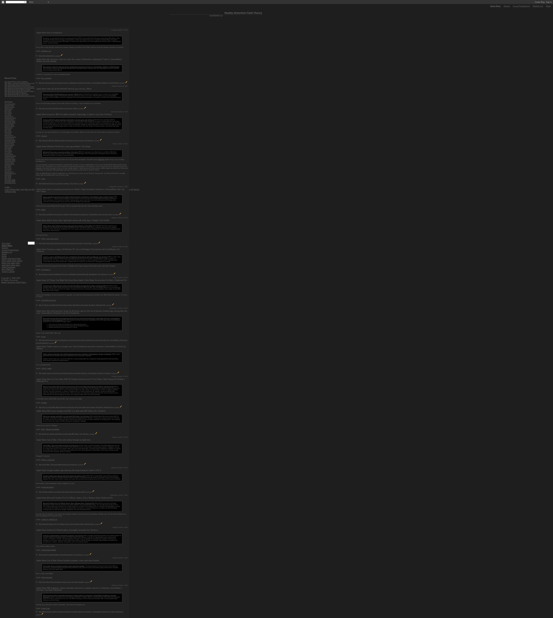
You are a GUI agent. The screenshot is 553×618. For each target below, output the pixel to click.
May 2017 (8, 167)
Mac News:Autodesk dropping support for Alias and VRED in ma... (26, 96)
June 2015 (8, 132)
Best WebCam (8, 269)
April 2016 (8, 148)
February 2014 (9, 107)
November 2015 (10, 140)
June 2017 (8, 168)
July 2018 (8, 178)
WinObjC (101, 159)
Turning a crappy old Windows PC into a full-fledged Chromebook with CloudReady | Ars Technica (75, 257)
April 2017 (8, 165)
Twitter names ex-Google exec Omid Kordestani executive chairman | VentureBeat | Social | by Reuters (77, 354)
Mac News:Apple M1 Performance (16, 92)
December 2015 (10, 142)
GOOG (44, 368)
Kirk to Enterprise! (48, 56)
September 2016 (10, 156)
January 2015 (9, 124)
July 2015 (8, 134)
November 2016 (10, 159)
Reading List (538, 6)
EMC (43, 429)
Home (4, 256)
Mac (40, 56)
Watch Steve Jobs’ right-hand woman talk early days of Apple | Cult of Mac (67, 226)
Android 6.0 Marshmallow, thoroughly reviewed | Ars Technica (63, 535)
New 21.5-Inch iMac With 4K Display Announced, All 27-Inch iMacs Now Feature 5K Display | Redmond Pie (78, 386)
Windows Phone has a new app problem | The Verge (60, 152)
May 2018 (8, 176)
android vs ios (46, 51)
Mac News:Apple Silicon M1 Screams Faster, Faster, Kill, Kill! (24, 91)
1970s (43, 239)
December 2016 (10, 161)
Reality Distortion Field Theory (13, 282)
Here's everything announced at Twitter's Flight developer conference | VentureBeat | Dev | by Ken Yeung (78, 197)
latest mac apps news (11, 263)
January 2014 (9, 105)
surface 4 (44, 519)
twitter (43, 210)
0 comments (57, 56)
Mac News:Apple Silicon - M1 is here (17, 94)
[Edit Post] (61, 56)
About (548, 6)
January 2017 (9, 162)
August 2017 (9, 172)
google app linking (47, 487)
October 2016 (9, 157)
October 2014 (9, 119)
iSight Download (8, 267)
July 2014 (8, 115)
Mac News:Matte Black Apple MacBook (17, 85)
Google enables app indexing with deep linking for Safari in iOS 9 (64, 476)
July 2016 (8, 153)
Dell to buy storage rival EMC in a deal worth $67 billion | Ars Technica (66, 416)
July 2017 (8, 170)
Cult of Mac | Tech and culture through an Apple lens (60, 445)
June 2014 (8, 113)
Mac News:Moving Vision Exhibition (16, 81)
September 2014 (10, 118)
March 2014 (9, 108)
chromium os (45, 270)
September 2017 (10, 173)
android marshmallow (48, 550)
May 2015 (8, 130)
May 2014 (8, 111)
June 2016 (8, 151)
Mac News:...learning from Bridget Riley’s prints (20, 83)
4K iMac (44, 403)
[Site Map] (6, 243)
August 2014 (9, 116)
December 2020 (10, 181)
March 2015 (9, 127)
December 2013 (10, 104)
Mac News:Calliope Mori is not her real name (19, 86)
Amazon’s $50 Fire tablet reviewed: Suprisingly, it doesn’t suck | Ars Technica (68, 120)
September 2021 (10, 183)
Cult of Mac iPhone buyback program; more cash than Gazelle (63, 566)
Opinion (507, 6)
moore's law (45, 608)
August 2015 (9, 135)
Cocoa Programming (521, 6)
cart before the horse (48, 300)
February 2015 (9, 126)
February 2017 (9, 164)
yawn (43, 179)
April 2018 (8, 175)
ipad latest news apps (11, 265)
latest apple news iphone (12, 261)
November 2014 (10, 121)
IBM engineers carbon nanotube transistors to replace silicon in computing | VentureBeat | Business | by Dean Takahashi (82, 611)
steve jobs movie (52, 239)
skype (43, 337)
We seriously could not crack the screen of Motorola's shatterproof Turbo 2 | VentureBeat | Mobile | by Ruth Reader (81, 67)
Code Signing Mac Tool (14, 189)
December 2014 (10, 123)
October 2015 (9, 138)
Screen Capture (8, 272)
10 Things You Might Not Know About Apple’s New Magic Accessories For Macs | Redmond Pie (74, 285)
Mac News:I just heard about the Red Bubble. (20, 88)
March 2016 (9, 146)
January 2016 (9, 143)
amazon (44, 136)
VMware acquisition (52, 429)
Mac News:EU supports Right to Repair (17, 89)
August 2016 (9, 154)
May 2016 (8, 149)
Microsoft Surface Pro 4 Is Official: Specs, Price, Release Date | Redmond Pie (68, 503)
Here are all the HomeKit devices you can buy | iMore (60, 94)
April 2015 (8, 129)
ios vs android (46, 78)
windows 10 (53, 519)
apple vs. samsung (48, 460)
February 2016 (9, 145)
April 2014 (8, 110)
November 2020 (10, 179)
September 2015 (10, 137)
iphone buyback (46, 577)
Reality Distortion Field (11, 259)
